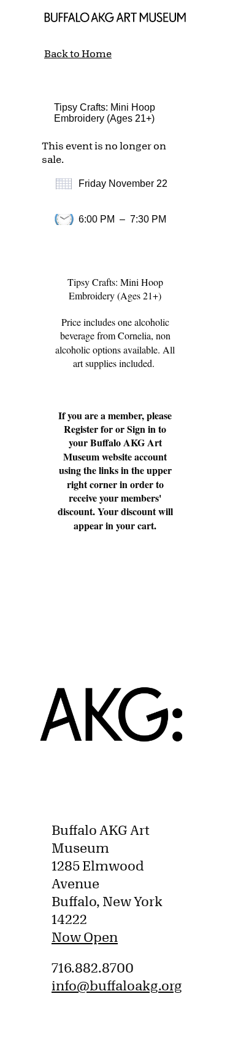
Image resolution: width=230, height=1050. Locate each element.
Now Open (85, 937)
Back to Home (78, 53)
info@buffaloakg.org (117, 985)
